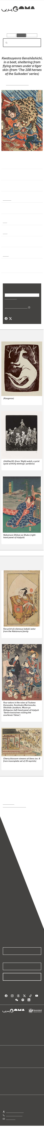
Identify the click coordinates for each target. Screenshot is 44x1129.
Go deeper (35, 26)
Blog (25, 1056)
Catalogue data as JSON (15, 307)
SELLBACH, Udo (10, 467)
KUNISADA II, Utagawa (12, 540)
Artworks (8, 26)
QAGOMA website (10, 1058)
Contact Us (10, 1118)
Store (5, 1061)
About (25, 1058)
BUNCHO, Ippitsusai (11, 634)
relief (5, 233)
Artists (21, 26)
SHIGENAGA (8, 767)
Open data (7, 1056)
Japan (5, 255)
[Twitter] (10, 318)
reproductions (8, 803)
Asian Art (7, 199)
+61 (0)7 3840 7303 (14, 1115)
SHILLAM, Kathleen (11, 401)
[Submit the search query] (4, 43)
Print (5, 221)
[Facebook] (6, 318)
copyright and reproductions (14, 806)
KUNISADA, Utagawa (12, 718)
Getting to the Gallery (15, 1111)
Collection (17, 17)
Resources (32, 35)
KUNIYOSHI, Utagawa (17, 84)
